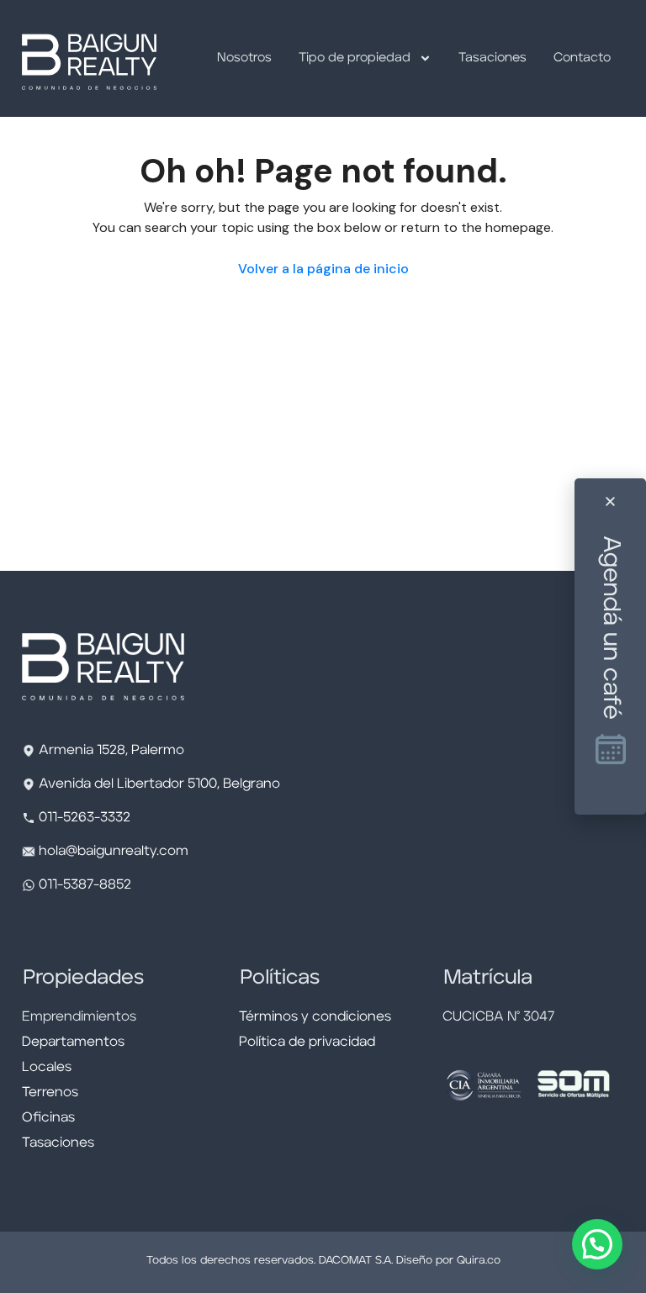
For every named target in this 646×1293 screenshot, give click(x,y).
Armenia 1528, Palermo (111, 750)
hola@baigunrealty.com (113, 851)
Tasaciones (492, 58)
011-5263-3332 (84, 818)
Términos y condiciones (315, 1017)
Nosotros (244, 58)
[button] (597, 1244)
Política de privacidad (307, 1042)
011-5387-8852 (83, 885)
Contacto (582, 58)
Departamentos (73, 1042)
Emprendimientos (79, 1017)
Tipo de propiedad (354, 58)
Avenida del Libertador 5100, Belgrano (159, 784)
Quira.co (478, 1260)
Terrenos (50, 1093)
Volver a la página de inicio (323, 268)
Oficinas (48, 1118)
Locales (46, 1067)
